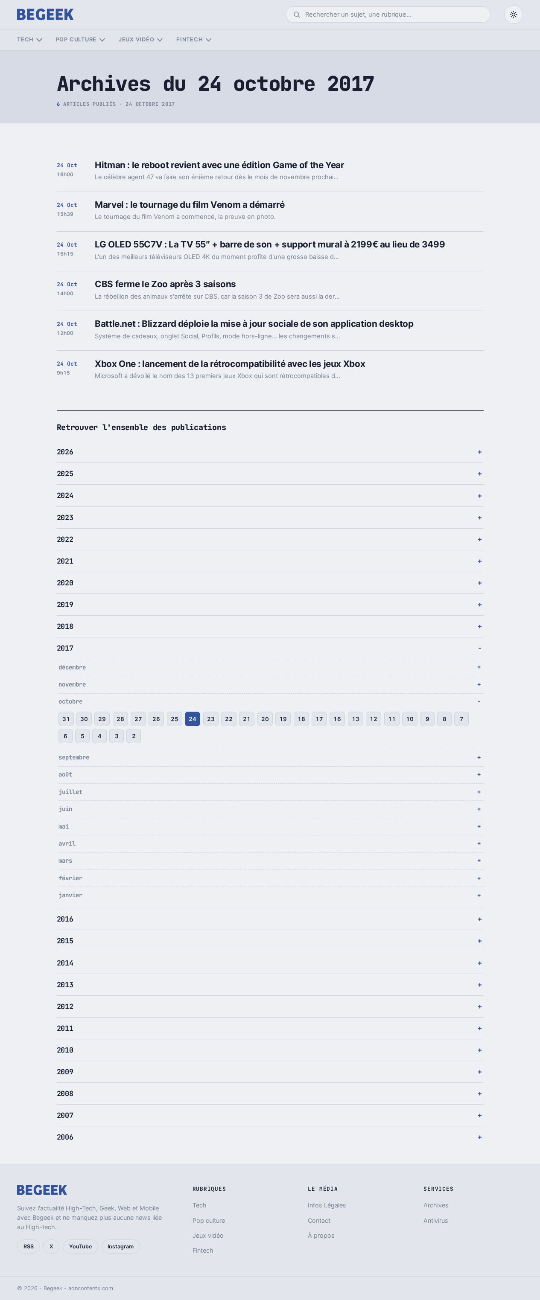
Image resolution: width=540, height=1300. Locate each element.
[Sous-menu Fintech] (208, 40)
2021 (65, 561)
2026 (65, 452)
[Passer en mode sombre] (513, 14)
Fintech (189, 39)
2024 (65, 495)
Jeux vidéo (137, 39)
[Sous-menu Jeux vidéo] (160, 40)
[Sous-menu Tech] (39, 40)
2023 (65, 517)
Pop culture (76, 39)
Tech (25, 39)
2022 (65, 539)
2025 (65, 473)
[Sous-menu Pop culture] (102, 40)
